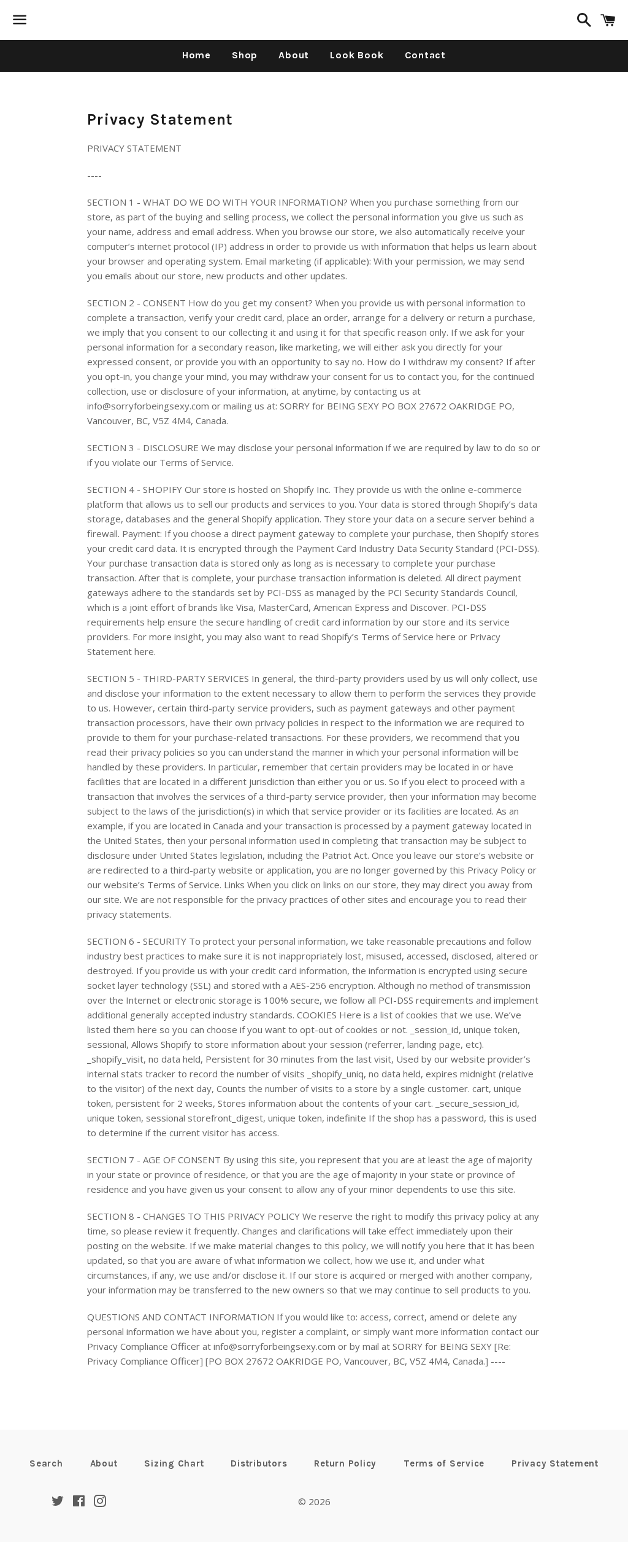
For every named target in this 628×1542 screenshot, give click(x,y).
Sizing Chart (174, 1463)
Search (46, 1463)
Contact (425, 55)
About (293, 55)
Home (196, 55)
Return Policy (345, 1463)
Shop (245, 55)
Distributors (259, 1463)
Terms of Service (444, 1463)
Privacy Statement (555, 1463)
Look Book (356, 55)
